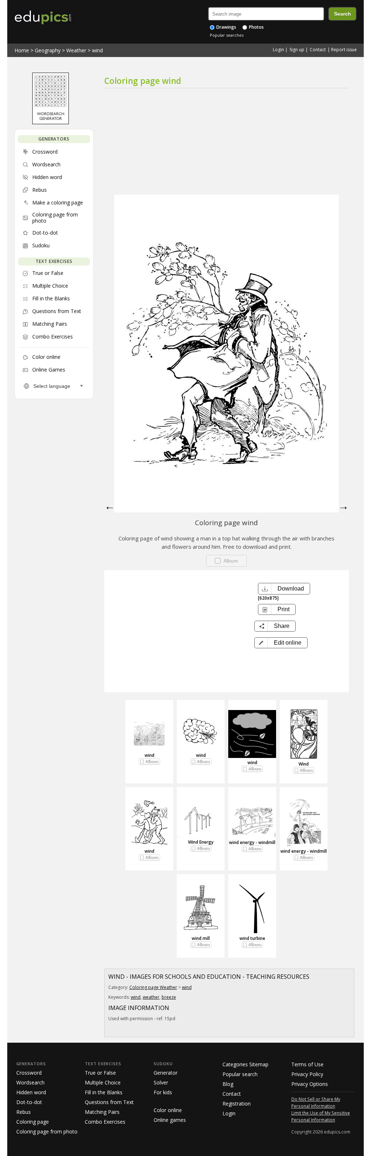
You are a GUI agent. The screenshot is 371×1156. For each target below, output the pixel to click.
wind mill (201, 938)
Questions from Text (109, 1102)
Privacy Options (309, 1083)
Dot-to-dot (29, 1102)
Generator (166, 1072)
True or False (100, 1072)
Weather (76, 50)
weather (151, 997)
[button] (281, 642)
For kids (163, 1092)
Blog (227, 1083)
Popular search (240, 1074)
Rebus (23, 1111)
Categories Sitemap (245, 1064)
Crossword (29, 1072)
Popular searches (226, 35)
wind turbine (252, 938)
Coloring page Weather (153, 987)
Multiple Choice (103, 1082)
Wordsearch (30, 1082)
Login (278, 49)
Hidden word (31, 1092)
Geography (48, 50)
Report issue (344, 49)
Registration (236, 1103)
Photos (256, 27)
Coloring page (32, 1121)
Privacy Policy (307, 1074)
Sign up (296, 49)
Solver (161, 1082)
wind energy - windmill (252, 842)
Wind (304, 764)
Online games (170, 1119)
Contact (318, 49)
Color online (168, 1110)
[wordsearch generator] (50, 122)
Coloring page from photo (47, 1131)
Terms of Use (307, 1064)
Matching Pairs (102, 1111)
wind (97, 50)
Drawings (225, 27)
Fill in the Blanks (103, 1092)
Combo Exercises (105, 1121)
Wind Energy (200, 842)
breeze (169, 997)
